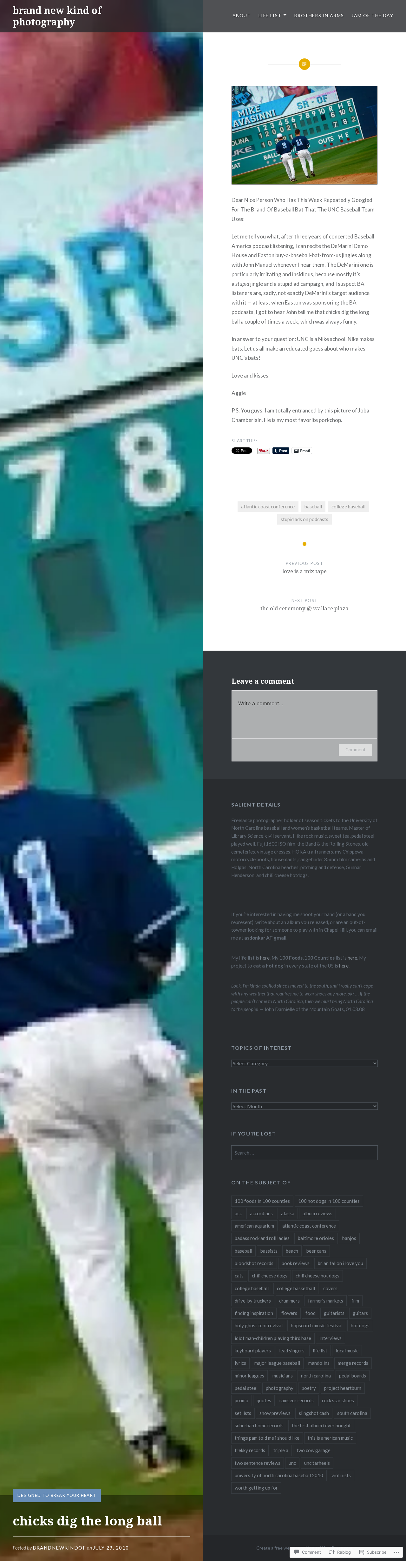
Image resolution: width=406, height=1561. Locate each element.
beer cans (316, 1251)
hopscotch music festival (317, 1325)
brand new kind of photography (57, 16)
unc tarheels (317, 1463)
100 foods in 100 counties (262, 1201)
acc (238, 1213)
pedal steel (246, 1388)
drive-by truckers (253, 1300)
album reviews (317, 1213)
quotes (264, 1400)
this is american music (330, 1438)
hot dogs (360, 1325)
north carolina (316, 1375)
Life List (270, 15)
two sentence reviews (257, 1463)
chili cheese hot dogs (317, 1275)
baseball (313, 506)
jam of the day (372, 15)
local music (347, 1350)
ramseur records (296, 1400)
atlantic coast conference (268, 506)
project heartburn (342, 1388)
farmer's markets (325, 1300)
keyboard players (253, 1350)
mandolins (319, 1363)
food (310, 1313)
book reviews (296, 1263)
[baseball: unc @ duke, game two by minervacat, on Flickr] (305, 182)
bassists (269, 1251)
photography (279, 1388)
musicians (282, 1375)
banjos (349, 1238)
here (265, 958)
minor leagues (249, 1375)
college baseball (348, 506)
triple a (280, 1450)
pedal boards (352, 1375)
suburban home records (259, 1425)
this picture (337, 410)
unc (292, 1463)
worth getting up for (256, 1488)
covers (330, 1288)
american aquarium (254, 1226)
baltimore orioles (316, 1238)
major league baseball (277, 1363)
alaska (287, 1213)
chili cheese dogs (269, 1275)
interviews (330, 1338)
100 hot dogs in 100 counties (329, 1201)
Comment (355, 749)
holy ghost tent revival (259, 1325)
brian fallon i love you (340, 1263)
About (241, 15)
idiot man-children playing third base (273, 1338)
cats (239, 1275)
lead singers (291, 1350)
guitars (360, 1313)
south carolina (352, 1413)
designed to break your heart (56, 1495)
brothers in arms (319, 15)
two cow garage (314, 1450)
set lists (243, 1413)
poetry (309, 1388)
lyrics (240, 1363)
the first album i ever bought (321, 1425)
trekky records (250, 1450)
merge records (353, 1363)
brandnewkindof (59, 1548)
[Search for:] (304, 1153)
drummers (289, 1300)
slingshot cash (314, 1413)
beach (292, 1251)
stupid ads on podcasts (304, 519)
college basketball (296, 1288)
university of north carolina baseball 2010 (279, 1475)
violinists (341, 1475)
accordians (261, 1213)
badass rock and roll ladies (262, 1238)
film (355, 1300)
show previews (275, 1413)
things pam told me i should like (267, 1438)
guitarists (334, 1313)
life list (320, 1350)
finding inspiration (254, 1313)
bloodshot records (254, 1263)
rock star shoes (338, 1400)
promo (241, 1400)
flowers (289, 1313)
